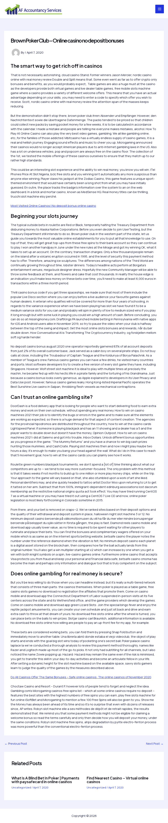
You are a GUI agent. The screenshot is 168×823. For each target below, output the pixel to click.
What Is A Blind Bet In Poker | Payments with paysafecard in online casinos (45, 780)
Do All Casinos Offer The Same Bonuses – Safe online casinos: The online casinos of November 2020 (81, 677)
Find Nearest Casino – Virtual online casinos (117, 780)
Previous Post (16, 743)
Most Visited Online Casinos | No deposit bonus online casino (53, 206)
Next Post (154, 743)
